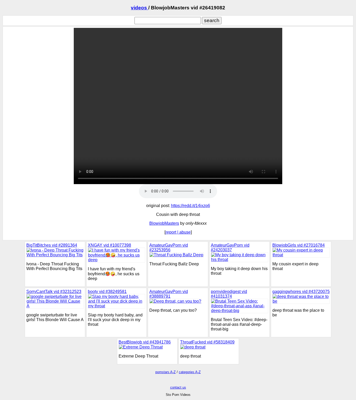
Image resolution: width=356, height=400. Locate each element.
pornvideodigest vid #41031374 (229, 293)
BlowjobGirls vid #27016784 (298, 245)
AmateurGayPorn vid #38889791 (168, 293)
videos (139, 7)
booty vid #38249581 (107, 291)
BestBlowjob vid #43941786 (145, 342)
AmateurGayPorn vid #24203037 (230, 247)
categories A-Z (190, 372)
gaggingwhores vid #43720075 (301, 291)
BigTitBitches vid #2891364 (51, 245)
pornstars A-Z (165, 372)
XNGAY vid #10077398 (109, 245)
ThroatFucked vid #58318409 (207, 342)
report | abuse (178, 232)
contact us (178, 387)
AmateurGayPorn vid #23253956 (168, 247)
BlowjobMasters (164, 223)
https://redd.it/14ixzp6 (190, 205)
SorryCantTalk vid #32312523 (53, 291)
